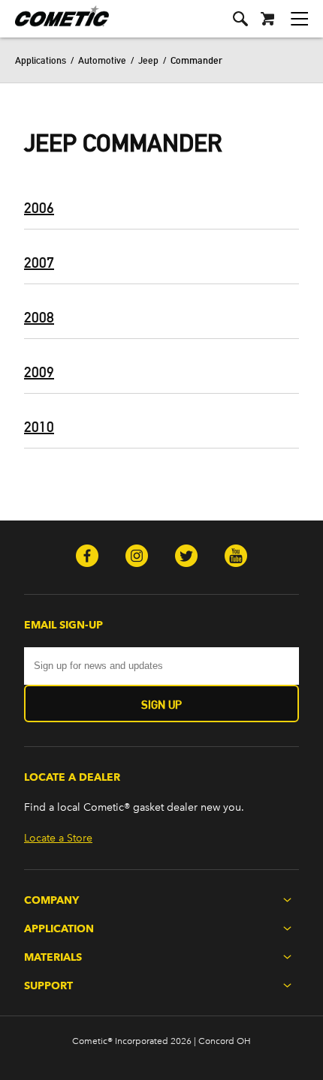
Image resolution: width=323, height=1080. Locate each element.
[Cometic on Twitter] (186, 557)
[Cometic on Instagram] (136, 557)
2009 (39, 372)
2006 (39, 208)
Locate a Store (58, 838)
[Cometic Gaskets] (54, 26)
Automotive (102, 60)
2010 (39, 427)
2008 (39, 317)
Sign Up (161, 705)
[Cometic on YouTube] (236, 557)
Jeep (148, 60)
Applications (40, 60)
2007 (39, 263)
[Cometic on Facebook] (87, 557)
